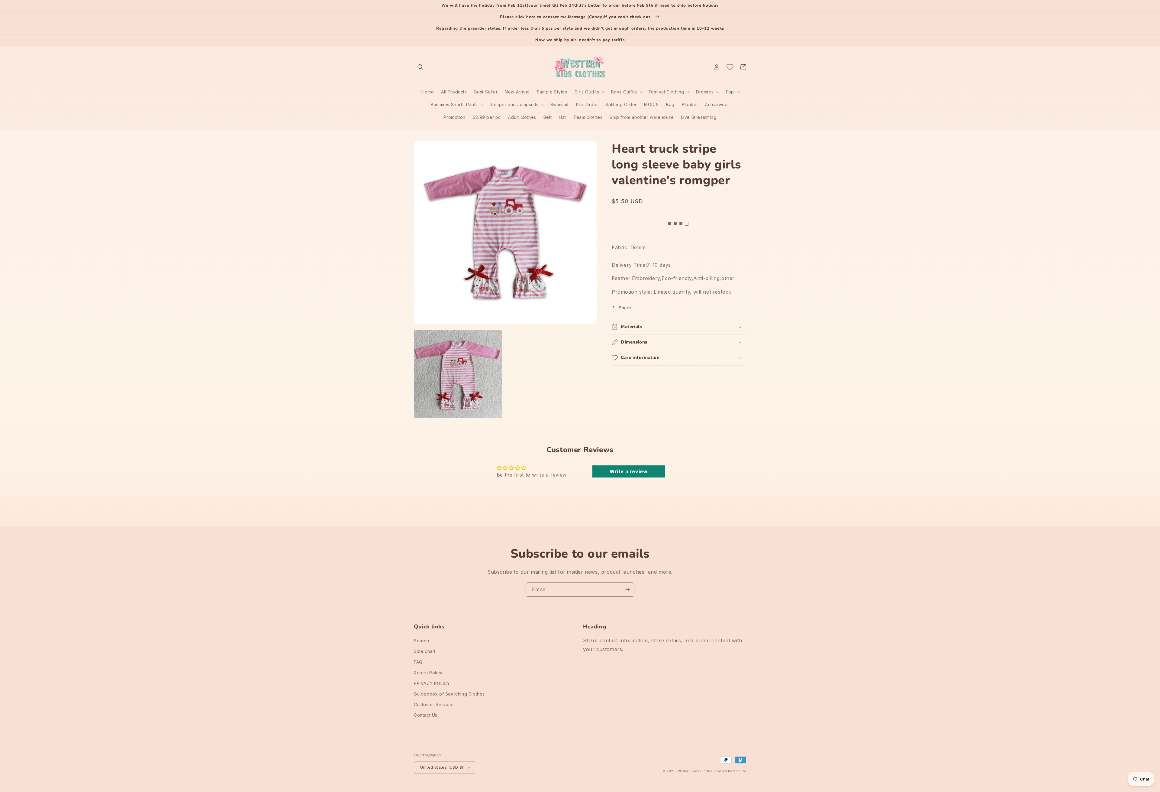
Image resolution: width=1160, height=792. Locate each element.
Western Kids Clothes (695, 771)
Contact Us (425, 715)
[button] (420, 67)
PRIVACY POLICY (432, 683)
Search (421, 640)
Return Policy (428, 672)
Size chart (425, 651)
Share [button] (625, 307)
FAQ (418, 661)
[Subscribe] (627, 589)
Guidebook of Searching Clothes (449, 693)
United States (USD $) (441, 767)
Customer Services (434, 704)
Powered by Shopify (730, 771)
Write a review (628, 471)
